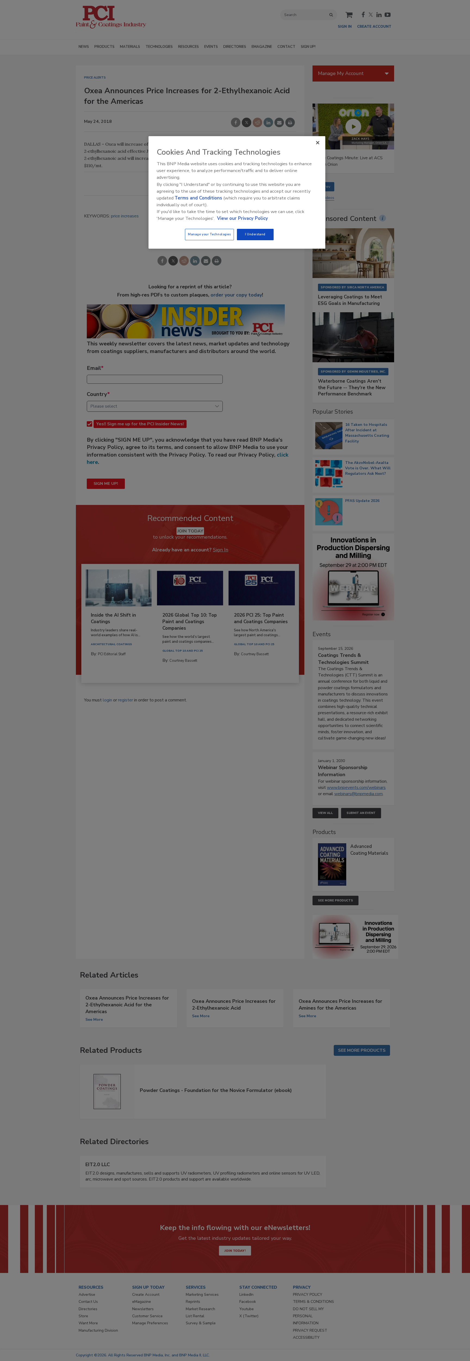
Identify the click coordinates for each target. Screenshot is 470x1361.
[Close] (318, 143)
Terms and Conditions (198, 198)
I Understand (255, 234)
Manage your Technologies (209, 234)
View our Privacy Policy (242, 218)
